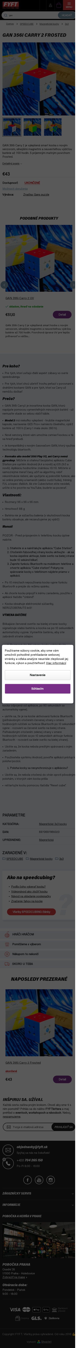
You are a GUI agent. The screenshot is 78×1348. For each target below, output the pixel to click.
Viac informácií (56, 663)
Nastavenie (37, 675)
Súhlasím (37, 688)
